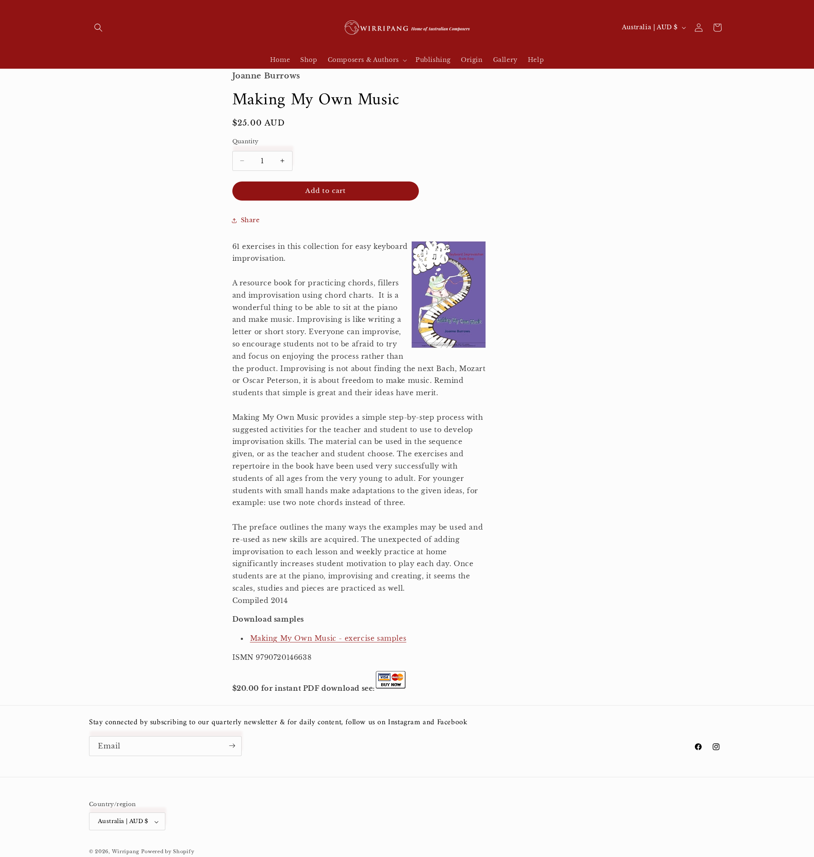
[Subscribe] (232, 746)
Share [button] (250, 220)
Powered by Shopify (168, 851)
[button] (98, 27)
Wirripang (125, 851)
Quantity (245, 141)
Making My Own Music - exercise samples (328, 638)
